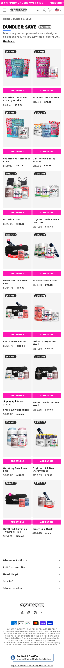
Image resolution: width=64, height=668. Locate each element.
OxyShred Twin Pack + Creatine (45, 221)
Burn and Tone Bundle (45, 97)
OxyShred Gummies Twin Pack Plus (15, 530)
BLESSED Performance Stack (45, 404)
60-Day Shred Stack (44, 280)
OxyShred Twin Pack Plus (15, 282)
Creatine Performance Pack (17, 160)
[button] (38, 10)
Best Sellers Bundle (14, 341)
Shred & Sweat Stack (16, 409)
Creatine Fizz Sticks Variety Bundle (15, 99)
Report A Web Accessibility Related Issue (32, 665)
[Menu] (3, 10)
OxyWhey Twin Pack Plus (15, 469)
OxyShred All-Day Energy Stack (43, 469)
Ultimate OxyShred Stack (44, 343)
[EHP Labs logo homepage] (18, 10)
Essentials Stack (42, 529)
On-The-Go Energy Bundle (43, 160)
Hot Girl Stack (11, 219)
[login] (44, 10)
